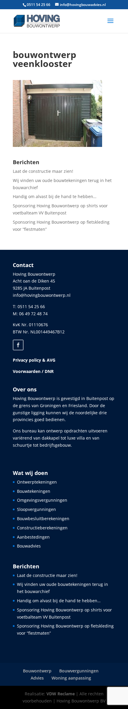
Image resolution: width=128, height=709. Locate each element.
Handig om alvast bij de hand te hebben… (54, 196)
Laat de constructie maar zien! (43, 171)
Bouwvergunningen (79, 671)
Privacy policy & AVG (34, 360)
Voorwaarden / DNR (33, 371)
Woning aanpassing (71, 678)
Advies (37, 678)
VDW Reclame (60, 694)
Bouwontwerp (37, 671)
